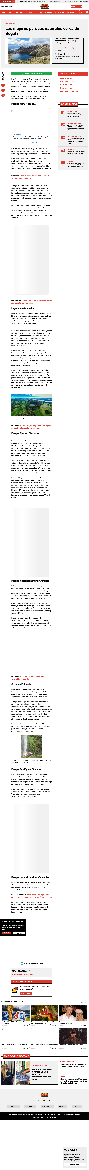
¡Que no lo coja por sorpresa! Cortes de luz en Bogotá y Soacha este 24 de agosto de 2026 (75, 127)
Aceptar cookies (74, 1165)
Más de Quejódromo (16, 1056)
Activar (6, 933)
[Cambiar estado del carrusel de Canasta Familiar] (13, 1)
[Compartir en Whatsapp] (3, 95)
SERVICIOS (70, 12)
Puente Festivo (18, 974)
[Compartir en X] (3, 90)
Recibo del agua (67, 78)
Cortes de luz (67, 88)
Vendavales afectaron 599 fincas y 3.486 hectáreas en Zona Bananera (73, 1065)
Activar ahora (25, 993)
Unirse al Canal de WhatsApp (33, 73)
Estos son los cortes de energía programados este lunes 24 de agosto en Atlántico (76, 153)
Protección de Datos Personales (72, 1114)
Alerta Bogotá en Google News (33, 963)
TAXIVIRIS (28, 12)
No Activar (19, 933)
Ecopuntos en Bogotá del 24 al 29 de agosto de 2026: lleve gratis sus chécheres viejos (75, 165)
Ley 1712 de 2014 (51, 1117)
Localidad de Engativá (70, 91)
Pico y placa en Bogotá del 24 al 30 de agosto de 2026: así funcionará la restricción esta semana (75, 141)
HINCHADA (39, 12)
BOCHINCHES (59, 12)
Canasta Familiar (6, 1)
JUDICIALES (19, 12)
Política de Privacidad (41, 1114)
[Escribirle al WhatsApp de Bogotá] (55, 1100)
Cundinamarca (67, 85)
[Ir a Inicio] (44, 6)
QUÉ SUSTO (79, 12)
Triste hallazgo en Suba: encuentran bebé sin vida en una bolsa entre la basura (75, 115)
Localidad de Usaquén (70, 81)
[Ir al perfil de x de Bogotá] (38, 1100)
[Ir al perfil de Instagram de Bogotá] (44, 1100)
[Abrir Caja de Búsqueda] (85, 6)
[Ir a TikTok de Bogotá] (50, 1100)
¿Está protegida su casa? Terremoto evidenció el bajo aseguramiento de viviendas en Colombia (73, 1081)
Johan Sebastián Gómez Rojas (66, 48)
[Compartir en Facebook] (3, 85)
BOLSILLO (48, 12)
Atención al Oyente (55, 1114)
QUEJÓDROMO (7, 12)
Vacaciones (29, 974)
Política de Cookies (74, 1161)
